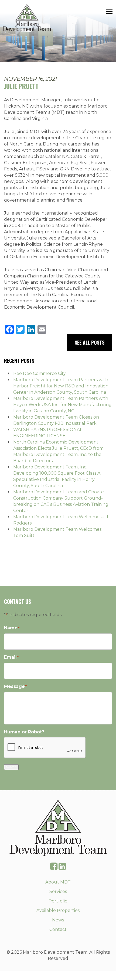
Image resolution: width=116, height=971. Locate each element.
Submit (11, 767)
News (58, 920)
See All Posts (89, 342)
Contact (58, 929)
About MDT (58, 882)
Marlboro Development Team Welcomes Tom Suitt (57, 532)
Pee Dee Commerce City (39, 373)
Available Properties (58, 910)
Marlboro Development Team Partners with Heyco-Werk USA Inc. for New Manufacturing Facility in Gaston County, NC (62, 404)
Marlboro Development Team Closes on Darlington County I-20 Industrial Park (56, 420)
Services (58, 891)
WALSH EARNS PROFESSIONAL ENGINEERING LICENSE (47, 432)
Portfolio (58, 901)
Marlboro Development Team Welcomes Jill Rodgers (60, 520)
